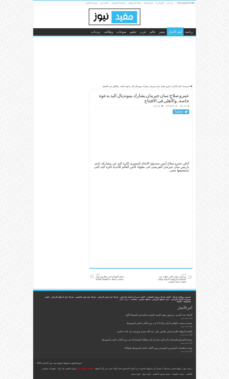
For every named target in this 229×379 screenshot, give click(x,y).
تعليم (133, 32)
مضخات (134, 299)
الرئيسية (186, 86)
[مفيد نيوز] (114, 16)
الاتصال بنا (160, 3)
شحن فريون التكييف (161, 374)
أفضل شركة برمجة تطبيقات (159, 297)
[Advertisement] (114, 62)
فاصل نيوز (105, 3)
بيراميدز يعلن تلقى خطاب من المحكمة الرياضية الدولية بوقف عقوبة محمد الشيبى (172, 278)
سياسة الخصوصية (118, 3)
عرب (143, 32)
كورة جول (146, 374)
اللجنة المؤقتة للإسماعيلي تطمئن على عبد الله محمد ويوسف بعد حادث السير (154, 331)
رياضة (189, 32)
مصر (162, 32)
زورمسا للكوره (92, 3)
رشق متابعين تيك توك (67, 368)
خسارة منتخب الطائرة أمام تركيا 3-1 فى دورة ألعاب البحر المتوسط (159, 323)
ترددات (95, 32)
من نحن (170, 3)
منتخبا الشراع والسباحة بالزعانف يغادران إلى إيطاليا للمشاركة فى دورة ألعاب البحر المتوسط (147, 339)
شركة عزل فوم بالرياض (108, 297)
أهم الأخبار (175, 32)
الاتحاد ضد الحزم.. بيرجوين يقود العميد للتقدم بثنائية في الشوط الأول (158, 315)
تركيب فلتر (124, 299)
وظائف (108, 32)
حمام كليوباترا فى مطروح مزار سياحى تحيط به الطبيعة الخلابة (110, 276)
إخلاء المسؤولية (135, 3)
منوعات (121, 32)
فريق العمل (148, 3)
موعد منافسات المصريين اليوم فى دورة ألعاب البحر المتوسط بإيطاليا (158, 348)
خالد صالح (183, 106)
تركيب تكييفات (178, 374)
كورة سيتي (135, 374)
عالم (152, 32)
